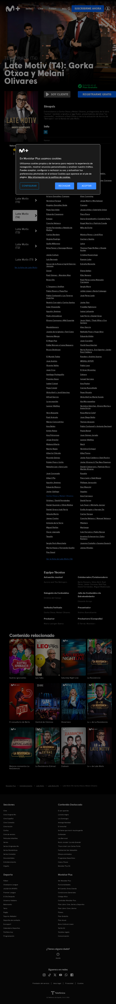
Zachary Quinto (87, 239)
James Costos (52, 518)
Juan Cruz (50, 370)
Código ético (63, 897)
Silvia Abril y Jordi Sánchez (58, 392)
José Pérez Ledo (87, 295)
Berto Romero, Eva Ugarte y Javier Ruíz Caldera (95, 351)
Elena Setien (85, 271)
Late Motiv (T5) (22, 200)
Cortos (5, 830)
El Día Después (9, 897)
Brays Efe (50, 280)
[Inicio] (13, 9)
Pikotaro (84, 523)
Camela (83, 205)
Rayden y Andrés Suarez (91, 356)
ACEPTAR (87, 186)
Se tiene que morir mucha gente (70, 830)
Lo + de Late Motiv (95, 766)
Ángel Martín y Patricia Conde (93, 223)
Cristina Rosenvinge (89, 255)
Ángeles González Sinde (56, 205)
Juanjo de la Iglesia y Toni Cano (60, 332)
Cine (40, 8)
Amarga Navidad (64, 823)
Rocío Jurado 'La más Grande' (69, 842)
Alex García (85, 327)
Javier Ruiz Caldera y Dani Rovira (95, 458)
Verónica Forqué (53, 201)
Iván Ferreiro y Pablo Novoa (92, 532)
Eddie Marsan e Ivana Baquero (59, 345)
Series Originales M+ (11, 846)
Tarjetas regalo (63, 932)
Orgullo (6, 866)
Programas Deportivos (66, 858)
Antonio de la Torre (54, 523)
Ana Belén (50, 426)
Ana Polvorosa (52, 435)
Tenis (5, 908)
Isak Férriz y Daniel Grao (91, 316)
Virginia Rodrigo (53, 239)
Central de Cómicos (44, 722)
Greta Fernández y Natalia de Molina (59, 229)
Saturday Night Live (70, 678)
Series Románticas (10, 850)
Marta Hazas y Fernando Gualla (60, 548)
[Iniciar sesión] (107, 8)
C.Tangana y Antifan (55, 286)
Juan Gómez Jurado (89, 435)
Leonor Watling (53, 406)
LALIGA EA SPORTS (10, 889)
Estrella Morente (87, 264)
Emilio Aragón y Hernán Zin (92, 509)
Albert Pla (50, 478)
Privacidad (69, 983)
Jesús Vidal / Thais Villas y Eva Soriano (93, 321)
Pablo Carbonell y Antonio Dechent (96, 426)
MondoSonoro (52, 327)
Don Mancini (85, 487)
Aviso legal (57, 983)
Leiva (82, 243)
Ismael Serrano (87, 379)
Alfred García (52, 397)
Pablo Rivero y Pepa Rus (57, 291)
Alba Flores (85, 453)
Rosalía (83, 473)
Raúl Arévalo (52, 417)
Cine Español (8, 819)
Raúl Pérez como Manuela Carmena (92, 281)
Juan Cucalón (86, 341)
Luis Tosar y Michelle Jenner (92, 505)
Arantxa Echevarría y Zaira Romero (92, 537)
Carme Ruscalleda (88, 388)
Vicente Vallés (52, 365)
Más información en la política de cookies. (49, 177)
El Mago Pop (51, 341)
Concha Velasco (53, 223)
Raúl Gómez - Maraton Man (58, 275)
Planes (60, 912)
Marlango (84, 527)
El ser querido (63, 811)
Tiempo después (87, 422)
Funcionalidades (64, 885)
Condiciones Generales (67, 893)
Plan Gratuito (63, 916)
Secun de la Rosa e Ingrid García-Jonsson (61, 265)
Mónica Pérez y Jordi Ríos (91, 234)
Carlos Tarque (86, 514)
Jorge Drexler (52, 440)
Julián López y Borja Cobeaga (93, 291)
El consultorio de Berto (19, 722)
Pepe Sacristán (53, 210)
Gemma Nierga (53, 336)
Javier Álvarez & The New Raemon (95, 462)
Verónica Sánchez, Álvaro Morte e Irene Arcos (95, 407)
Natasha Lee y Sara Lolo (56, 467)
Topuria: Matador (10, 916)
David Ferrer (85, 500)
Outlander (62, 834)
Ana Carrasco (86, 496)
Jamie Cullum (52, 255)
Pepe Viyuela (86, 392)
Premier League (9, 893)
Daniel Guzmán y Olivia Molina (59, 505)
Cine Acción (7, 826)
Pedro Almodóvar (54, 316)
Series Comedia (9, 854)
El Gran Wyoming (87, 370)
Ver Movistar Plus (64, 881)
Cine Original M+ (9, 815)
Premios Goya (52, 379)
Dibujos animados (65, 854)
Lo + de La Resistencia (97, 722)
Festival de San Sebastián (67, 850)
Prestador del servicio (41, 983)
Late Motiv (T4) (22, 215)
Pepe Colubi (51, 388)
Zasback (65, 766)
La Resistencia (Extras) (45, 766)
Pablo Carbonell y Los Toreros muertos (59, 296)
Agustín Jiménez (53, 311)
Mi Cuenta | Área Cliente (67, 889)
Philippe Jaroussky (88, 482)
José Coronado (53, 473)
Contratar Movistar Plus (67, 900)
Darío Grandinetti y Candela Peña (95, 219)
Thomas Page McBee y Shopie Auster (93, 249)
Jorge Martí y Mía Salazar (91, 201)
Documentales (8, 858)
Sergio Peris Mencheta (56, 543)
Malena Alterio (52, 444)
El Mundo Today (53, 356)
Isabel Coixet (52, 383)
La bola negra (63, 815)
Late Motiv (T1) (24, 259)
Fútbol (52, 8)
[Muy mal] (14, 149)
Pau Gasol (50, 552)
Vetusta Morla (52, 514)
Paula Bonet (85, 431)
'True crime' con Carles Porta (69, 846)
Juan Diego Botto (87, 417)
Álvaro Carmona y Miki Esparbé (60, 320)
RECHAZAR (64, 186)
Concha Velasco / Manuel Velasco (95, 518)
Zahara (83, 374)
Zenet (48, 271)
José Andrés (51, 361)
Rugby (5, 912)
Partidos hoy (8, 932)
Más (64, 8)
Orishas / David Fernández (58, 500)
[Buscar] (69, 8)
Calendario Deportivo (11, 928)
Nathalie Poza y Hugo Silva (91, 332)
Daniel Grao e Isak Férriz (57, 509)
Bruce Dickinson (53, 350)
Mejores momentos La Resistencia (19, 767)
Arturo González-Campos (57, 196)
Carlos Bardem (53, 234)
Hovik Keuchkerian (88, 345)
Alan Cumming (86, 196)
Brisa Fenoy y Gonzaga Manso (59, 248)
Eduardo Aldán (87, 336)
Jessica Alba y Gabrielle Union (93, 210)
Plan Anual (62, 920)
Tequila (49, 536)
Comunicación (63, 936)
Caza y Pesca (63, 862)
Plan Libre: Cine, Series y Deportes (71, 904)
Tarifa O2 (61, 928)
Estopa (49, 219)
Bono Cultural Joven (66, 924)
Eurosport (7, 924)
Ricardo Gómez (53, 458)
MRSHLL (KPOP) (87, 361)
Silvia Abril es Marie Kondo (92, 397)
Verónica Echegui (88, 449)
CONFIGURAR (29, 186)
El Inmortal (62, 826)
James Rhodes (86, 548)
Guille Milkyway (53, 243)
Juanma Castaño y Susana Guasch (95, 543)
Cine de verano (9, 834)
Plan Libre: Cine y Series (67, 908)
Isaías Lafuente (87, 311)
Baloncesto (7, 904)
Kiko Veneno (85, 275)
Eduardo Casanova (54, 214)
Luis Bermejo (52, 259)
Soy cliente (59, 94)
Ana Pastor (85, 383)
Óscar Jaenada (53, 532)
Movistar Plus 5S (64, 866)
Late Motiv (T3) (22, 230)
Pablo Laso (85, 365)
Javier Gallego (52, 491)
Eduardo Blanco (53, 487)
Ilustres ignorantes (17, 678)
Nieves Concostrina (55, 422)
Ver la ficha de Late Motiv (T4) (59, 559)
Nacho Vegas (52, 449)
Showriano (66, 722)
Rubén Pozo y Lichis (55, 462)
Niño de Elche (86, 228)
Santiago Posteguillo (55, 374)
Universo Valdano (10, 900)
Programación (8, 936)
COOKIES (80, 983)
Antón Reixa (51, 431)
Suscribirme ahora (88, 8)
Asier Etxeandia (53, 307)
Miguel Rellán (52, 527)
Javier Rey (85, 302)
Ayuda (58, 958)
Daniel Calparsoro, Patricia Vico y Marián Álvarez (95, 468)
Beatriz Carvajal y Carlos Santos (60, 302)
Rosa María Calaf (88, 413)
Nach (82, 444)
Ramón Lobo (85, 259)
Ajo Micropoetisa (87, 401)
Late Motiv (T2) (22, 246)
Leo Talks (39, 678)
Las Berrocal (63, 838)
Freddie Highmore (88, 307)
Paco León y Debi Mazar (90, 478)
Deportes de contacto (11, 920)
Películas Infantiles (10, 838)
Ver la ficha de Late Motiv (26, 267)
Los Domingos (63, 819)
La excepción (52, 401)
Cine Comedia (8, 823)
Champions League (10, 885)
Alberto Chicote (53, 453)
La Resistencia (93, 678)
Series (29, 8)
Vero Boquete (52, 413)
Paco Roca (85, 214)
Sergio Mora (85, 286)
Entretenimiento (9, 862)
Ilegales (83, 491)
